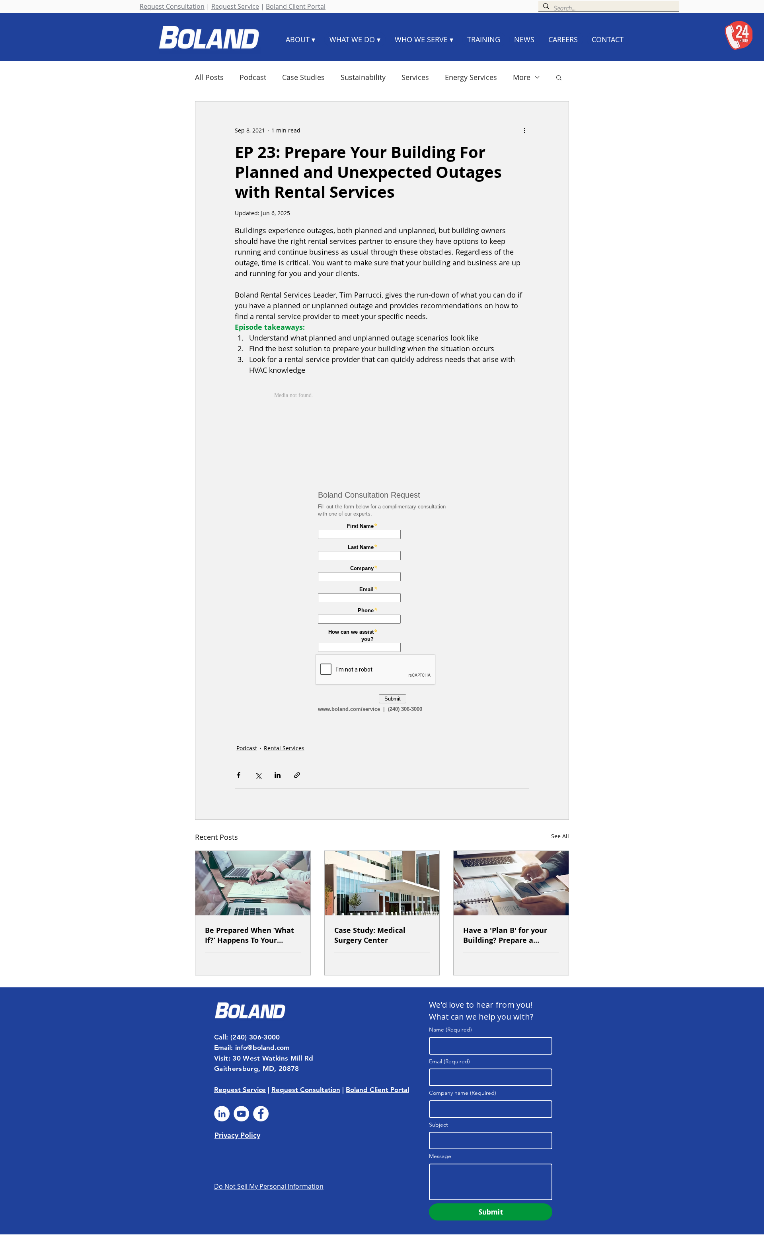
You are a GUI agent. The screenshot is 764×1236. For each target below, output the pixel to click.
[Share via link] (297, 775)
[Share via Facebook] (238, 775)
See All (560, 836)
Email (449, 1061)
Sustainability (363, 77)
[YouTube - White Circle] (241, 1113)
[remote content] (382, 429)
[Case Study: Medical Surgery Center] (382, 883)
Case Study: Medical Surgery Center (369, 935)
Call (220, 1037)
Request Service (235, 6)
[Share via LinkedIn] (277, 775)
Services (415, 77)
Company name (462, 1092)
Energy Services (471, 77)
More (521, 77)
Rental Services (284, 748)
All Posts (209, 77)
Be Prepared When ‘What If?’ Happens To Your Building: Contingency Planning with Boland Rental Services (249, 935)
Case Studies (303, 77)
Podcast (253, 77)
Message (440, 1156)
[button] (559, 77)
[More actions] (524, 130)
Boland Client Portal (295, 6)
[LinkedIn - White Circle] (222, 1113)
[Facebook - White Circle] (261, 1113)
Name (450, 1029)
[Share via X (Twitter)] (258, 775)
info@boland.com (262, 1047)
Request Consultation (172, 6)
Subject (438, 1124)
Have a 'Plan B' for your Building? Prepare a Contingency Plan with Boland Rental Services (505, 935)
